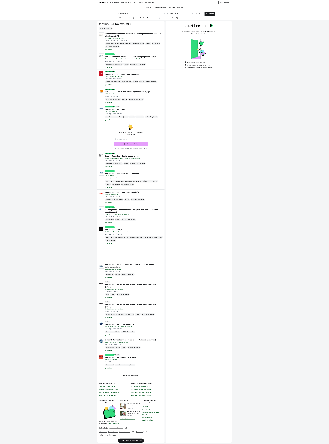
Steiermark (109, 181)
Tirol (118, 43)
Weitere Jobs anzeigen (131, 375)
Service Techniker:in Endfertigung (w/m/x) (122, 156)
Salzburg (145, 181)
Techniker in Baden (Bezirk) (107, 387)
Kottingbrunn (110, 99)
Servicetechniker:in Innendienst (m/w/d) (121, 357)
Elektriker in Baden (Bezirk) (107, 395)
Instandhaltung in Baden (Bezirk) (109, 389)
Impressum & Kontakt (116, 428)
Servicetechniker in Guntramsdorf (142, 395)
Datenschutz (103, 432)
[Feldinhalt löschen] (164, 14)
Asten (118, 347)
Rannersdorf (110, 365)
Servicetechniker (107, 24)
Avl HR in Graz (146, 409)
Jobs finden (210, 14)
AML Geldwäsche (147, 417)
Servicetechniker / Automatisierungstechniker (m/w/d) (127, 92)
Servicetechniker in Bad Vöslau (140, 387)
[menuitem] (121, 18)
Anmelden (225, 2)
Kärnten (131, 181)
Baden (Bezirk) (125, 24)
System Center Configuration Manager (151, 413)
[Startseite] (104, 2)
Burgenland (113, 43)
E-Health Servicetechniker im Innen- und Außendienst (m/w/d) (130, 340)
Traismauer (109, 332)
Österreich (161, 237)
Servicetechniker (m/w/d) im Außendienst (122, 174)
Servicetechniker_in (113, 230)
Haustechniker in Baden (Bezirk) (109, 392)
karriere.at (146, 403)
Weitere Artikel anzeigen (127, 419)
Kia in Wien (145, 406)
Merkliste (180, 7)
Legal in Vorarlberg (147, 420)
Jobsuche (149, 7)
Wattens (109, 199)
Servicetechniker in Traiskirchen (141, 389)
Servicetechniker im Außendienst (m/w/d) (122, 192)
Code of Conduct (124, 432)
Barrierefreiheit (113, 432)
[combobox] (140, 14)
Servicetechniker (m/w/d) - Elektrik (119, 324)
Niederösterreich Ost (127, 43)
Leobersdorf (110, 219)
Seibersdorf (109, 274)
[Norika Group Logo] (107, 435)
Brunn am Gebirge (117, 199)
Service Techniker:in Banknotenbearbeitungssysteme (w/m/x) (130, 57)
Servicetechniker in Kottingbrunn (141, 392)
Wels (122, 314)
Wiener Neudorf (111, 347)
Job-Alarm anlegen (132, 144)
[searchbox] (131, 139)
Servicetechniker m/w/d (115, 109)
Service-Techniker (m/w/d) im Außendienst (122, 74)
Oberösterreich (139, 43)
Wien (107, 43)
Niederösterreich (115, 82)
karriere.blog (125, 401)
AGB (126, 428)
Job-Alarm (171, 7)
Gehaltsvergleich (113, 423)
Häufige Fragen (103, 428)
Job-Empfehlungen (160, 7)
